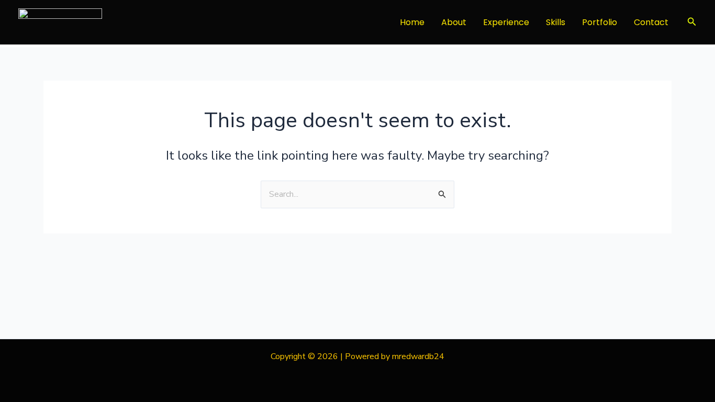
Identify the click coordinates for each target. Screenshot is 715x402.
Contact (651, 22)
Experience (506, 22)
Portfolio (599, 22)
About (453, 22)
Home (412, 22)
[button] (692, 22)
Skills (555, 22)
